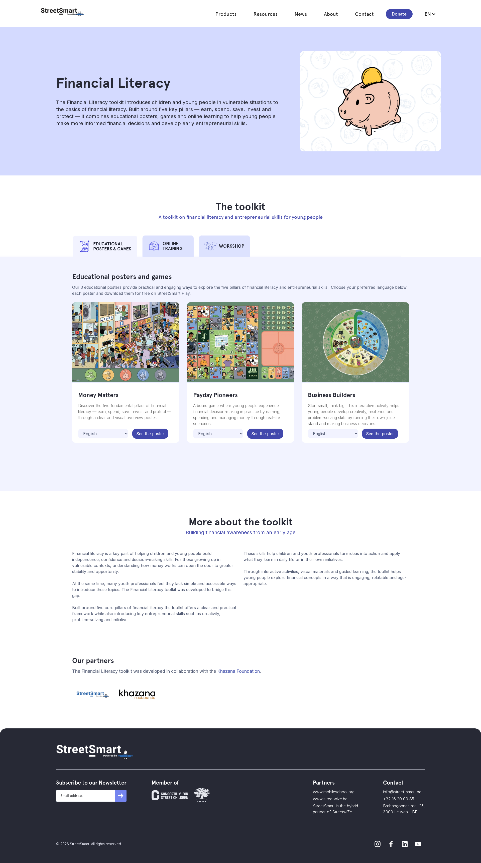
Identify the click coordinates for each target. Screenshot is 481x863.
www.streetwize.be (330, 798)
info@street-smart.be (402, 791)
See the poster (150, 433)
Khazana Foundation (238, 671)
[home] (62, 12)
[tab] (105, 246)
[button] (226, 14)
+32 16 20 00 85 (398, 798)
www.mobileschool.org (333, 791)
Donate (399, 14)
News (301, 14)
